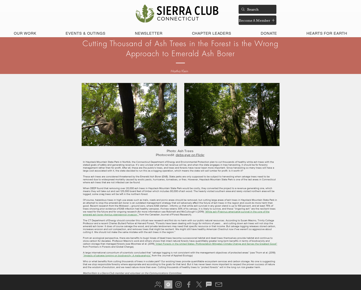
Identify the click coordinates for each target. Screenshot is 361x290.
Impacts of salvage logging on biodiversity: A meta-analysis (117, 255)
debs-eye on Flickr (190, 155)
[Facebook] (189, 284)
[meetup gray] (168, 284)
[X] (199, 284)
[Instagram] (178, 284)
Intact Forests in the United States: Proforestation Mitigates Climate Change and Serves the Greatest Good (216, 243)
